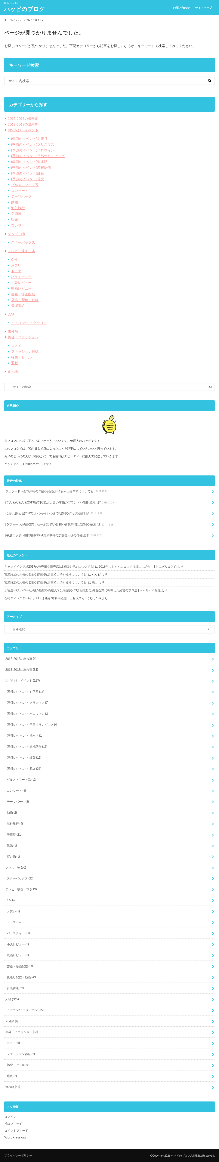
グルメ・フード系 (24, 185)
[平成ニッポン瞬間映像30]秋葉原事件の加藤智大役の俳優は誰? (54, 535)
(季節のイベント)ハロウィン (32, 150)
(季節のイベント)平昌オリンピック (38, 156)
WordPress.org (15, 1137)
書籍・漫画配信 (23, 294)
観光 (14, 219)
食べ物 (13, 371)
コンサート (19, 190)
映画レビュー (21, 288)
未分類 (13, 331)
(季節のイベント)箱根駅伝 (31, 167)
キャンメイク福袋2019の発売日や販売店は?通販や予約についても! (49, 566)
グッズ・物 (16, 234)
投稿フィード (13, 1123)
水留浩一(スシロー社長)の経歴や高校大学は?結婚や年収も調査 (46, 590)
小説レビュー (21, 282)
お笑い (16, 265)
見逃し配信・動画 (24, 300)
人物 (11, 314)
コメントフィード (16, 1130)
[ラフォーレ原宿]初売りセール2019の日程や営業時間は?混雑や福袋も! (59, 524)
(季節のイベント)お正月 (29, 138)
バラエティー (21, 277)
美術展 (16, 214)
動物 (14, 202)
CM (14, 259)
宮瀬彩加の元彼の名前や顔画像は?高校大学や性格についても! (45, 574)
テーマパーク (21, 196)
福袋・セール (21, 357)
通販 (14, 363)
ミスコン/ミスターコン (29, 323)
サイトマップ (203, 7)
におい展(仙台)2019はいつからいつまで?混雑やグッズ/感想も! (53, 513)
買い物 (16, 225)
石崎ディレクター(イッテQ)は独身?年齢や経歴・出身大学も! (45, 598)
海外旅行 (18, 208)
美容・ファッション (23, 337)
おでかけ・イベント (23, 130)
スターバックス (23, 242)
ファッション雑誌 (24, 351)
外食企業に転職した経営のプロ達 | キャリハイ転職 (126, 590)
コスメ (16, 345)
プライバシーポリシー (18, 1155)
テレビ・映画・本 (21, 251)
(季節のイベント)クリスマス (32, 144)
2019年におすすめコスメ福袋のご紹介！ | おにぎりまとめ (138, 566)
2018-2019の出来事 (23, 124)
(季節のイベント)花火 (27, 179)
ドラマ (16, 271)
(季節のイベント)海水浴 (29, 162)
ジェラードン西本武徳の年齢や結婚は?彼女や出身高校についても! (56, 491)
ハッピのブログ (24, 8)
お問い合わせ (181, 7)
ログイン (10, 1116)
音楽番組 (18, 305)
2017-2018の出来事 (23, 118)
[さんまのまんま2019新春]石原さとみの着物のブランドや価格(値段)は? (59, 502)
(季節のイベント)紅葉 (27, 173)
